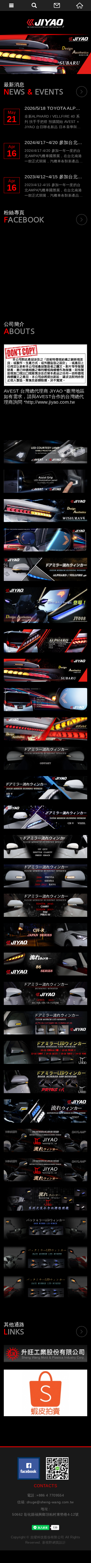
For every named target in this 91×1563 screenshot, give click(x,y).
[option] (45, 54)
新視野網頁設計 (54, 1542)
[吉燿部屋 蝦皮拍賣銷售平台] (45, 1393)
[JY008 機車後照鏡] (45, 54)
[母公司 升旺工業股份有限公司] (45, 1353)
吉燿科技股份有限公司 (45, 23)
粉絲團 (28, 1468)
